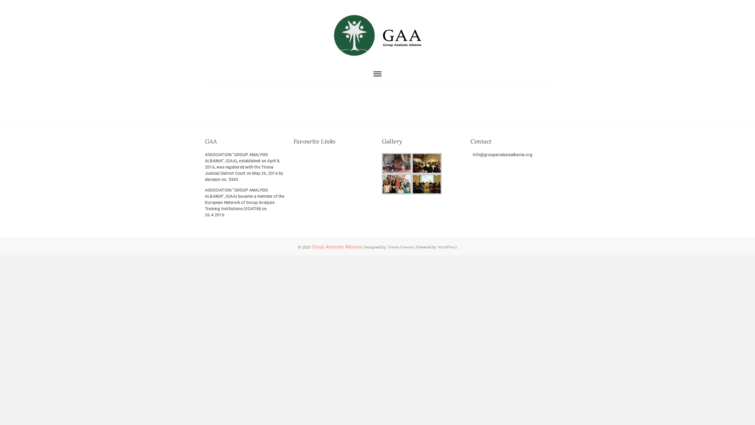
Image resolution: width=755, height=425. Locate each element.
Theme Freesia (400, 247)
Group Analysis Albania (336, 247)
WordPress (447, 247)
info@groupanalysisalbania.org (502, 154)
